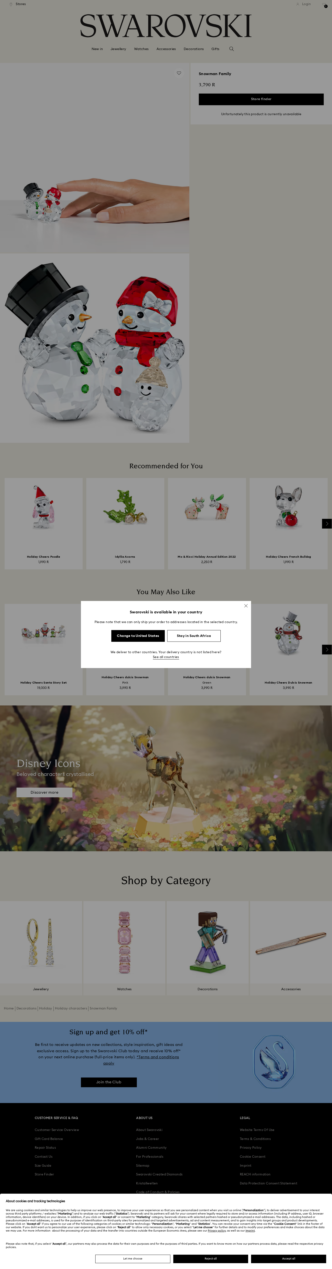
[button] (246, 606)
